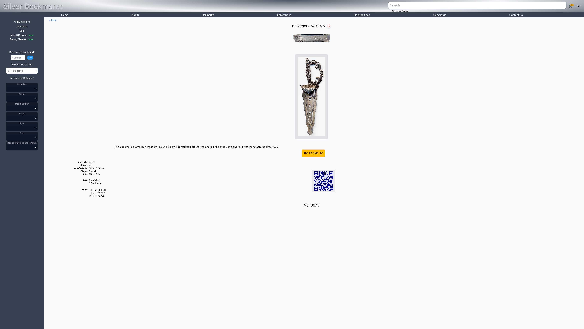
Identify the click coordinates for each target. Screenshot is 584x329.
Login (578, 6)
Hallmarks (208, 14)
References (284, 14)
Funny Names (21, 39)
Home (64, 14)
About (135, 14)
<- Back (52, 20)
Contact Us (516, 14)
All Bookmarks (21, 21)
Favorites (22, 26)
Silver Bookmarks (33, 6)
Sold (21, 30)
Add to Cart (311, 153)
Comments (439, 14)
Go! (30, 58)
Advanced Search (400, 11)
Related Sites (362, 14)
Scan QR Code (22, 35)
